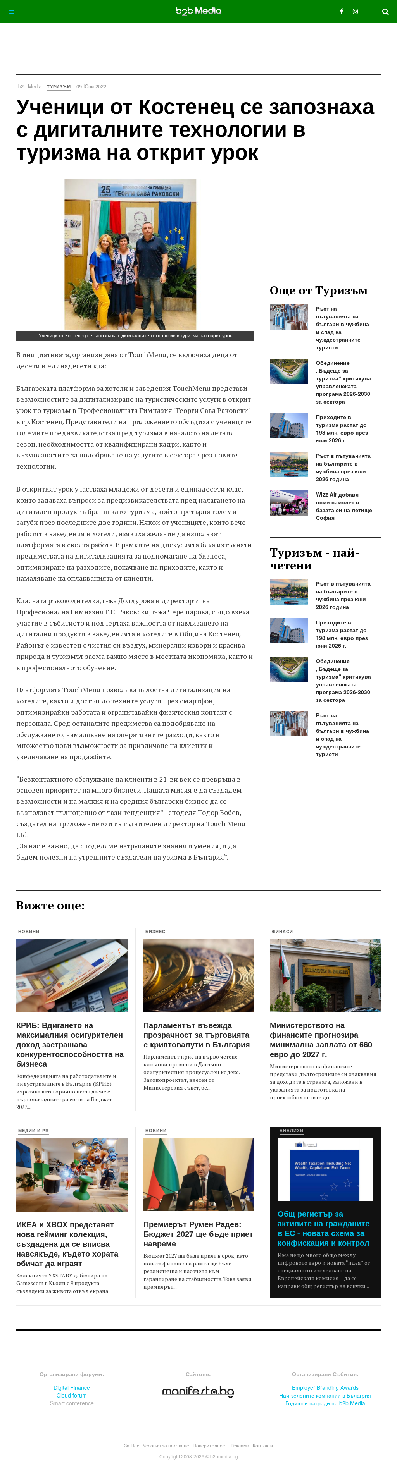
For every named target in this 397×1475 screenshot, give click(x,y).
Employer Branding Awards (325, 1387)
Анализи (292, 1130)
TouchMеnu (192, 388)
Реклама (240, 1445)
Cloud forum (72, 1395)
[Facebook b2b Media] (341, 11)
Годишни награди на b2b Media (325, 1403)
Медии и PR (33, 1130)
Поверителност (210, 1445)
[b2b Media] (198, 11)
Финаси (282, 931)
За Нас (131, 1445)
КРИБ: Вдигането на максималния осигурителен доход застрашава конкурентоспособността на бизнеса (70, 1044)
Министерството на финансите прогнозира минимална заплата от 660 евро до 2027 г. (321, 1039)
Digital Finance (72, 1387)
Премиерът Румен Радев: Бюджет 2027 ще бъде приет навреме (198, 1233)
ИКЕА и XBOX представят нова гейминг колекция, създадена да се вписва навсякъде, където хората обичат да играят (67, 1244)
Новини (29, 931)
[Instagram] (355, 11)
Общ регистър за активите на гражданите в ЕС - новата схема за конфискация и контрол (323, 1228)
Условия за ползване (166, 1445)
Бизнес (155, 931)
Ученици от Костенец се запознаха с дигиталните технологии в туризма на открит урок (195, 128)
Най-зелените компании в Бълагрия (325, 1395)
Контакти (263, 1445)
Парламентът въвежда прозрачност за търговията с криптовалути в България (196, 1034)
